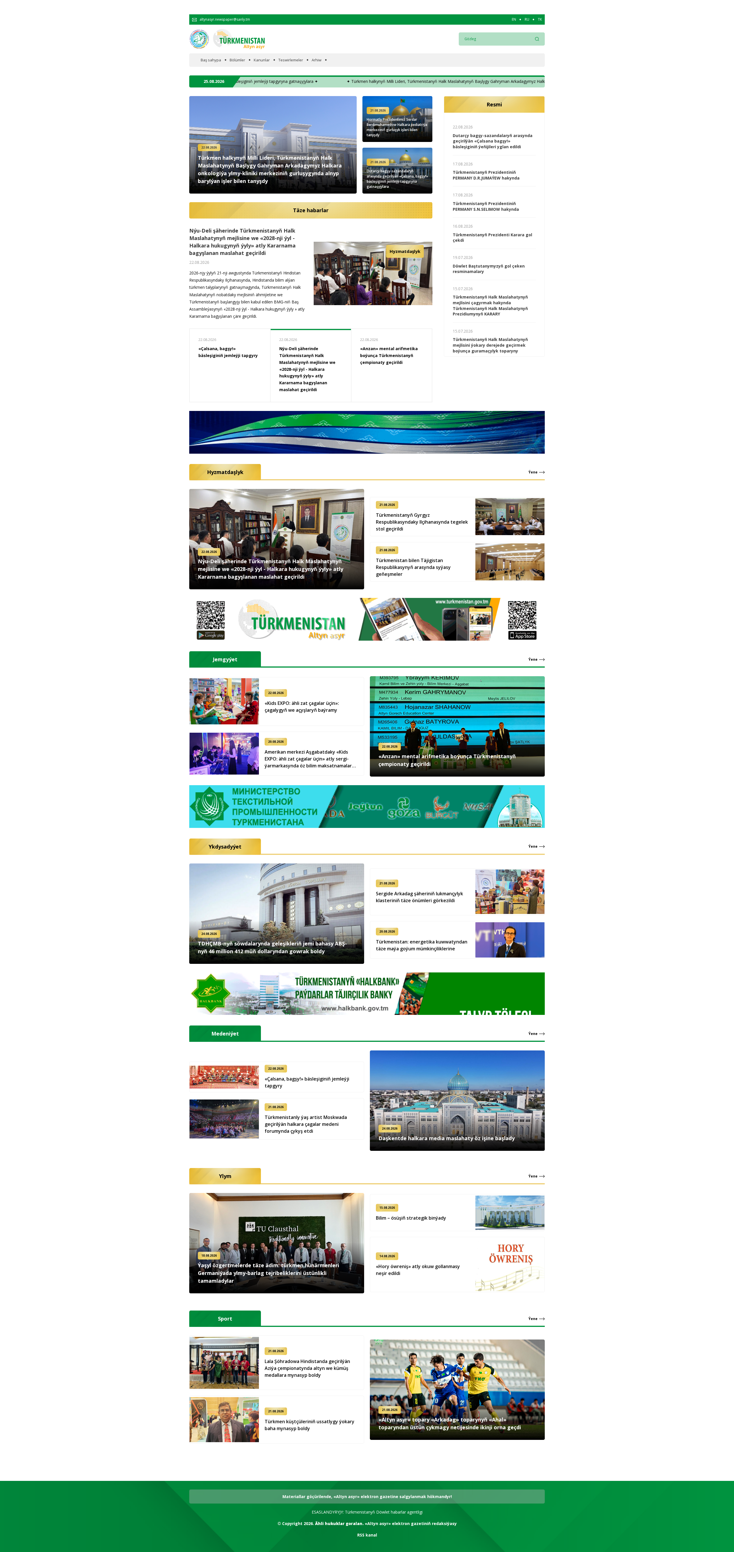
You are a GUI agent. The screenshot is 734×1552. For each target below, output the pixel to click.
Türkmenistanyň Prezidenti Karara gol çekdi (492, 237)
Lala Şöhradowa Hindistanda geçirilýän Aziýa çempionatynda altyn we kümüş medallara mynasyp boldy (307, 1368)
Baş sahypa (211, 60)
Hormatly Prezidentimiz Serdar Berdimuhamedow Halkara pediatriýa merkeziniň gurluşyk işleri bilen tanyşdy (397, 127)
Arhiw (316, 60)
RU (527, 19)
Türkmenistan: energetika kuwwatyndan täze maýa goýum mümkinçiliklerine (421, 945)
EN (514, 19)
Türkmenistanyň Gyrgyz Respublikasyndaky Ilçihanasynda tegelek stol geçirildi (422, 522)
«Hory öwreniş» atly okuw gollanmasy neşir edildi (418, 1269)
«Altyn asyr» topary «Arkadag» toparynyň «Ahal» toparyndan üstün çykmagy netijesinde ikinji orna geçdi (449, 1423)
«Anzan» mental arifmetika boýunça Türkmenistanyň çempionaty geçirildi (227, 355)
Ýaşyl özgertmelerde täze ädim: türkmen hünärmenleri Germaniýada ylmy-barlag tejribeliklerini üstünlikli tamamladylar (268, 1273)
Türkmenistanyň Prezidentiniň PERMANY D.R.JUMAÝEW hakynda (486, 175)
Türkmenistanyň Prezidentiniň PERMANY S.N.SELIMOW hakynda (486, 206)
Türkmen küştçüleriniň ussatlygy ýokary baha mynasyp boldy (309, 1425)
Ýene (533, 472)
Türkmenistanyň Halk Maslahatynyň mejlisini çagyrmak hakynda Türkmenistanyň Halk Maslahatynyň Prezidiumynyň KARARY (490, 305)
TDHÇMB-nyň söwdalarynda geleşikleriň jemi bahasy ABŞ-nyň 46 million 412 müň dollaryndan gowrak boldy (247, 251)
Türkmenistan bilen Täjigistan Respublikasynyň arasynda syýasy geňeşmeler (413, 567)
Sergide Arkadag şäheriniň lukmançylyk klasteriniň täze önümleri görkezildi (419, 897)
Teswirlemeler (290, 60)
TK (540, 19)
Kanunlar (262, 60)
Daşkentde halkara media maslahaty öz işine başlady (446, 1138)
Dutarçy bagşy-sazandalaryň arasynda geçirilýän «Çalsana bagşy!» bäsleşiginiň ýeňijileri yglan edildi (492, 141)
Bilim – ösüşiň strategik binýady (411, 1218)
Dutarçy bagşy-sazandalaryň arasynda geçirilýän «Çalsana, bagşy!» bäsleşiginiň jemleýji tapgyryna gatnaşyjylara (397, 179)
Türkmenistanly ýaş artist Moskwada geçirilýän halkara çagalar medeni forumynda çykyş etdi (306, 1124)
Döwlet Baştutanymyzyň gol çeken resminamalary (489, 268)
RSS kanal (367, 1535)
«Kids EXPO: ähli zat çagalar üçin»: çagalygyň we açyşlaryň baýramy (302, 706)
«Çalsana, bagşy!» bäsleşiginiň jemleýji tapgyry (307, 1082)
